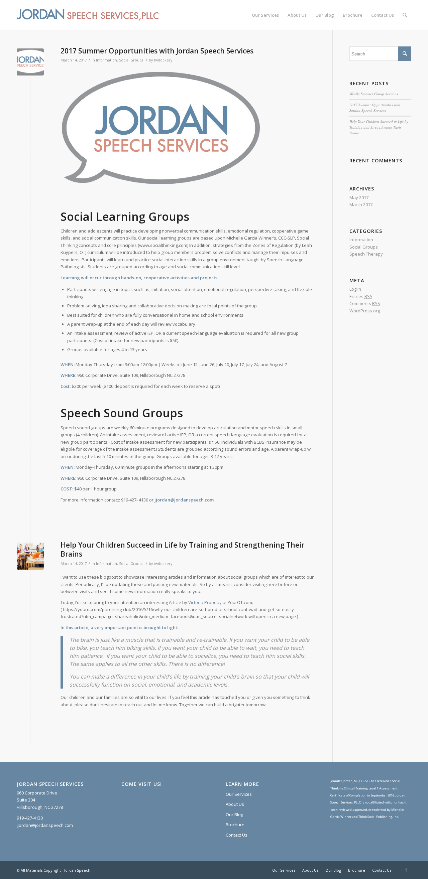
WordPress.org (364, 311)
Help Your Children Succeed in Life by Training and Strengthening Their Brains (182, 549)
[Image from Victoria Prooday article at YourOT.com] (30, 556)
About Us (235, 804)
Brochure (235, 825)
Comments (364, 303)
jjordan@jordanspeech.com (184, 500)
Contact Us (236, 835)
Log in (355, 289)
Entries (360, 296)
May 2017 (358, 197)
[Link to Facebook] (406, 870)
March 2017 (360, 204)
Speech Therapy (366, 254)
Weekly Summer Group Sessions (373, 93)
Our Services (239, 794)
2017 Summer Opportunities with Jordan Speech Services (157, 50)
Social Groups (131, 60)
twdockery (163, 60)
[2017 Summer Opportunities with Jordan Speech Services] (30, 62)
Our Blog (234, 815)
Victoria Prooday (205, 602)
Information (106, 60)
